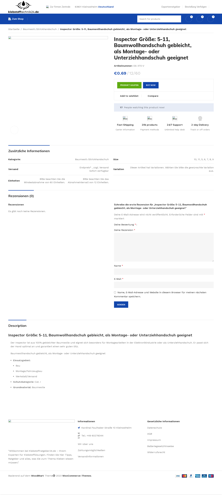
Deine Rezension (124, 230)
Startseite (13, 29)
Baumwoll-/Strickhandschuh (40, 29)
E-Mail (118, 278)
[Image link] (41, 432)
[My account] (212, 7)
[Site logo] (23, 6)
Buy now (151, 85)
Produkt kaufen (129, 85)
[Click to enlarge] (14, 130)
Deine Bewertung (125, 224)
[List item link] (111, 444)
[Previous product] (206, 29)
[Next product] (212, 29)
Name (118, 265)
